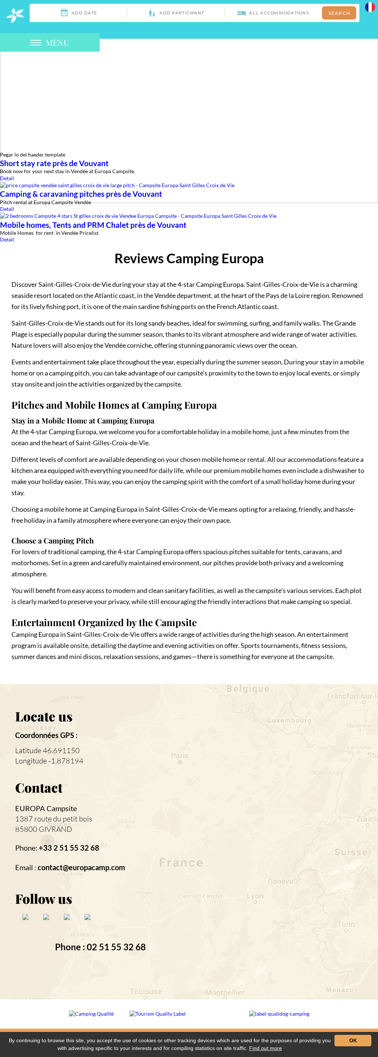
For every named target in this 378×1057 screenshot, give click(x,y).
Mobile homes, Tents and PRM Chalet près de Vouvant (93, 224)
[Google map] (274, 841)
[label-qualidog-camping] (279, 1019)
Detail (7, 178)
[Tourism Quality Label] (158, 1019)
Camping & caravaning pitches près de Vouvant (81, 193)
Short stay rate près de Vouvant (54, 163)
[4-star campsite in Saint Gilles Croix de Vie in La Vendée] (15, 15)
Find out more (265, 1048)
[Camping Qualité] (92, 1019)
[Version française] (370, 6)
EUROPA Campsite (46, 808)
